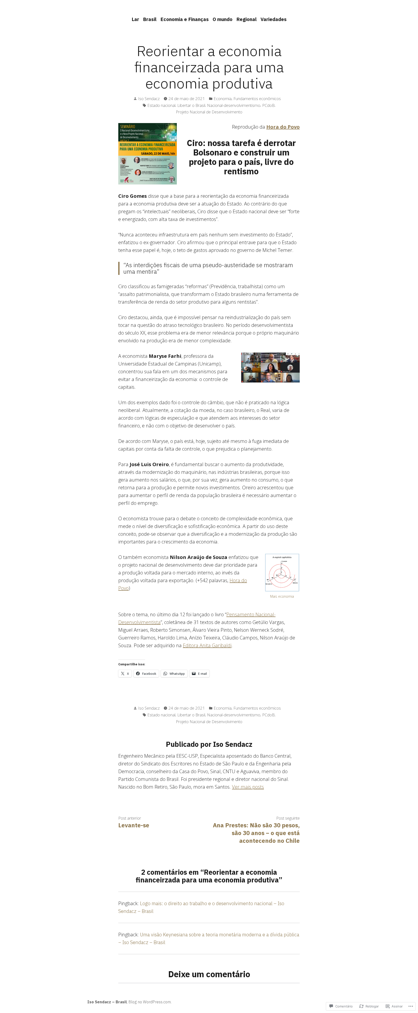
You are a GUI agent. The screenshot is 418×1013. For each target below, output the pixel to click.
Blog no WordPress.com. (150, 1002)
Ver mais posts (248, 787)
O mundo (222, 19)
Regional (246, 19)
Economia (222, 98)
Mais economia (282, 596)
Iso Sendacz (149, 98)
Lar (135, 19)
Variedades (274, 19)
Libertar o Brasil (191, 105)
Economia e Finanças (184, 19)
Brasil (150, 19)
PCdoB (268, 105)
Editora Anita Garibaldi (207, 645)
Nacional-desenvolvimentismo (233, 105)
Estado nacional (161, 105)
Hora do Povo (283, 127)
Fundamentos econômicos (257, 98)
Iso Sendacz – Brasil (107, 1002)
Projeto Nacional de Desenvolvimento (209, 112)
